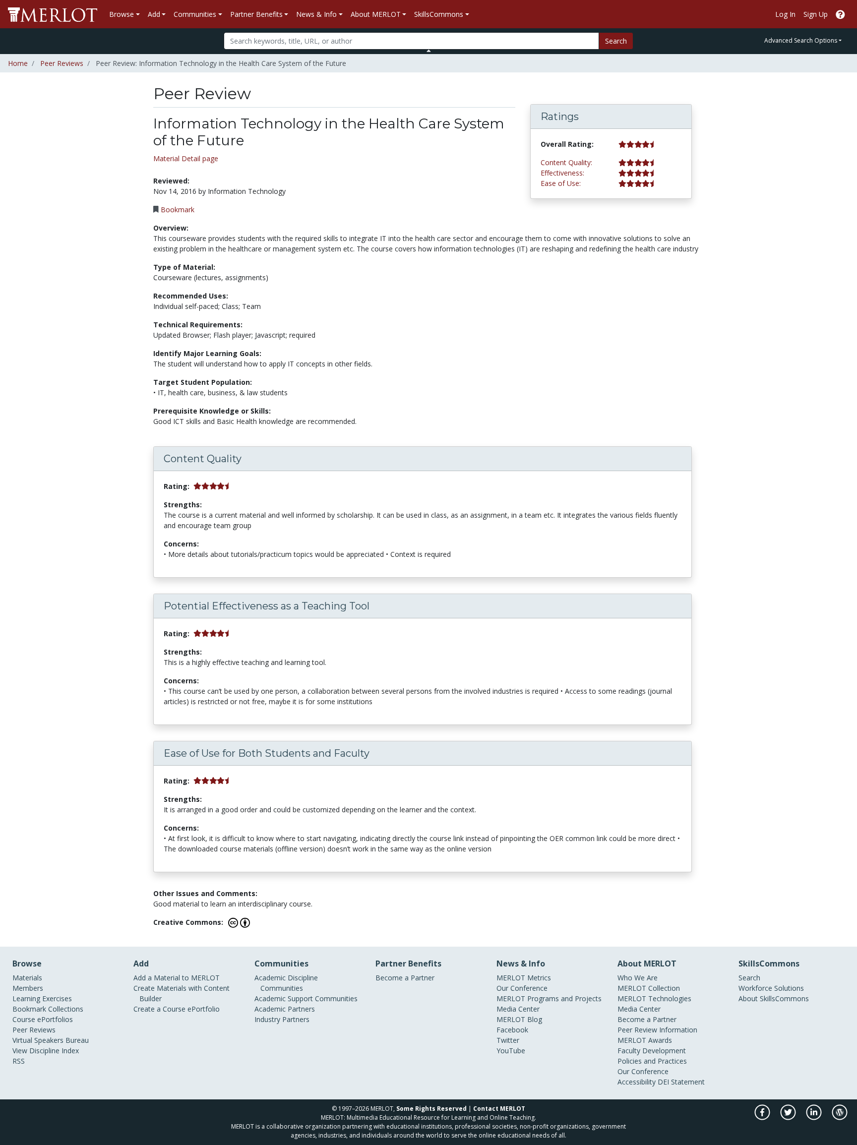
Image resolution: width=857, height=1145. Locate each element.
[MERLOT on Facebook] (763, 1117)
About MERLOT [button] (376, 14)
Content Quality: (566, 162)
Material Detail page (185, 158)
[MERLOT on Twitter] (788, 1117)
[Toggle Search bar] (429, 50)
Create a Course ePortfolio (176, 1009)
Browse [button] (121, 14)
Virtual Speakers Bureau (50, 1040)
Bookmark (177, 209)
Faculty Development (651, 1050)
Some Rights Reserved (431, 1108)
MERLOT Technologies (654, 998)
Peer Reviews (61, 63)
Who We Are (637, 977)
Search (616, 41)
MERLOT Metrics (523, 977)
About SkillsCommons (773, 998)
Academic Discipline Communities (286, 983)
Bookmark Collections (47, 1009)
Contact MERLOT (499, 1108)
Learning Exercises (42, 998)
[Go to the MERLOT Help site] (840, 14)
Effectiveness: (562, 173)
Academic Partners (284, 1009)
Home (18, 63)
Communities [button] (195, 14)
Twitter (507, 1040)
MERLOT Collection (648, 988)
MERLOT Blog (519, 1019)
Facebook (512, 1029)
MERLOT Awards (644, 1040)
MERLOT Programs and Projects (549, 998)
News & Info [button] (316, 14)
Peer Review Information (657, 1029)
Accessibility (636, 1081)
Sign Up (815, 14)
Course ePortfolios (42, 1019)
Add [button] (154, 14)
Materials (27, 977)
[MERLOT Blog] (840, 1117)
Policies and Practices (652, 1061)
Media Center (518, 1009)
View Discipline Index (45, 1050)
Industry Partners (281, 1019)
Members (27, 988)
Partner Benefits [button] (256, 14)
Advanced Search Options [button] (800, 40)
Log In (785, 14)
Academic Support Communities (306, 998)
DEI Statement (681, 1081)
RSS (18, 1061)
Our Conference (522, 988)
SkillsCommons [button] (438, 14)
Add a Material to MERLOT (176, 977)
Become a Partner (404, 977)
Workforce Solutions (771, 988)
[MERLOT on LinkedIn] (814, 1117)
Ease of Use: (561, 183)
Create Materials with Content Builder (181, 993)
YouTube (510, 1050)
